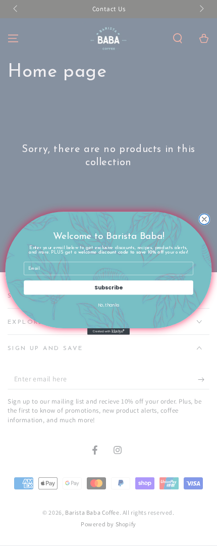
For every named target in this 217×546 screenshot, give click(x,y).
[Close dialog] (204, 219)
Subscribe (108, 287)
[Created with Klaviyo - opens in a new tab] (108, 331)
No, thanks (109, 305)
